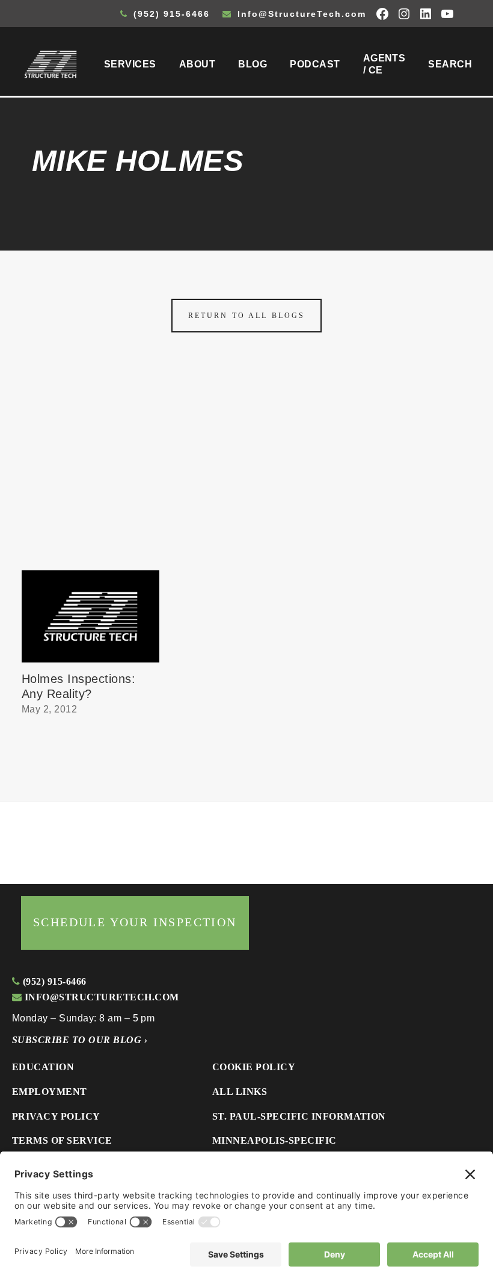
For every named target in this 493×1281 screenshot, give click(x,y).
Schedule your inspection (135, 922)
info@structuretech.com (100, 997)
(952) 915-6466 (170, 14)
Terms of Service (62, 1140)
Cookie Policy (253, 1067)
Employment (49, 1091)
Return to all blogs (246, 315)
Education (43, 1067)
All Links (239, 1091)
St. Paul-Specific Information (299, 1116)
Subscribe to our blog (79, 1040)
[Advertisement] (246, 480)
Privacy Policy (56, 1116)
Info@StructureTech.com (300, 14)
